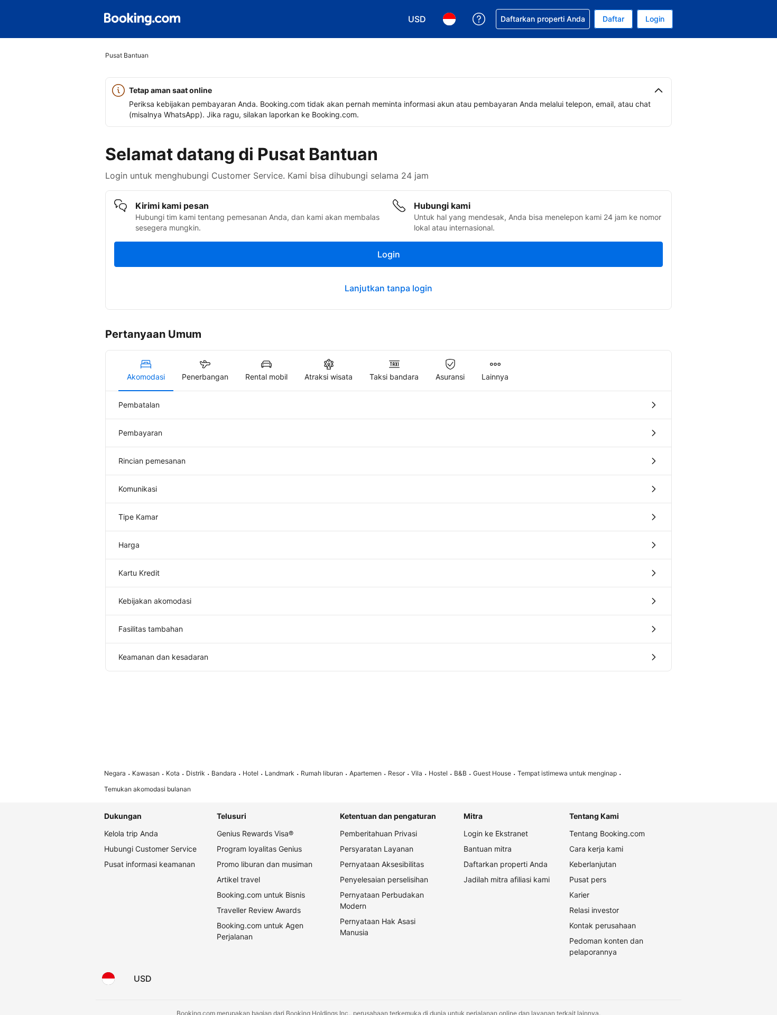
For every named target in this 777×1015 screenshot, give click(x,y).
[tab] (145, 370)
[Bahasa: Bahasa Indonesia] (108, 978)
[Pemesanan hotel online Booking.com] (142, 19)
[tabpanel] (388, 531)
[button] (388, 90)
